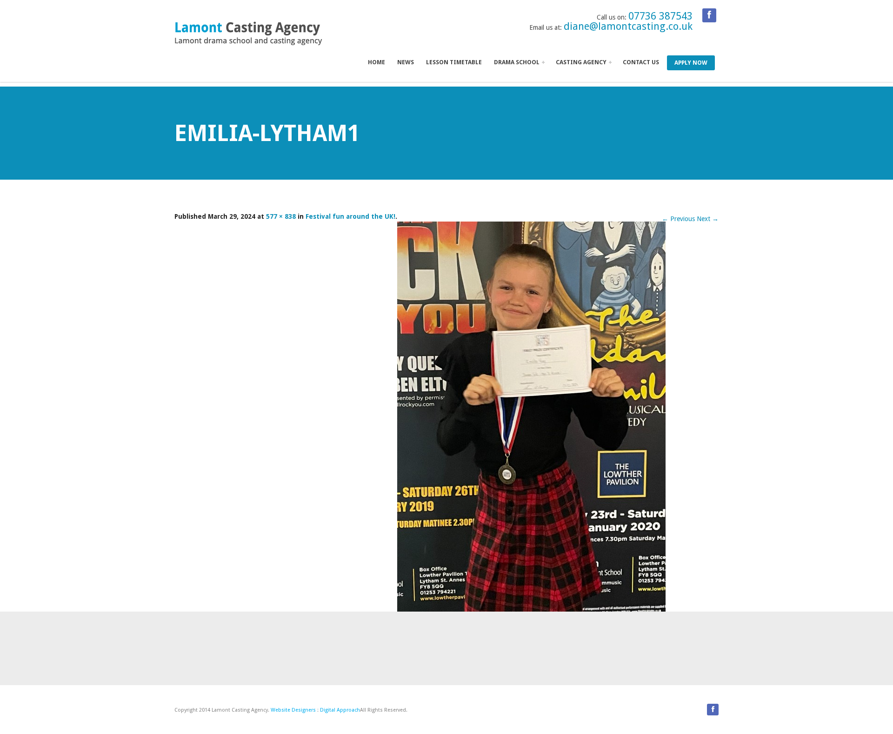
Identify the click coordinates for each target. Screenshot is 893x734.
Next (708, 218)
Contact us (641, 62)
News (405, 62)
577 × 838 (281, 216)
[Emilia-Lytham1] (531, 416)
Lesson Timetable (454, 62)
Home (376, 62)
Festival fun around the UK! (350, 216)
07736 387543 (660, 16)
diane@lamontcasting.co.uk (628, 26)
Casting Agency (582, 62)
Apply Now (690, 62)
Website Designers (293, 710)
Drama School (517, 62)
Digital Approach (340, 710)
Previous (678, 218)
